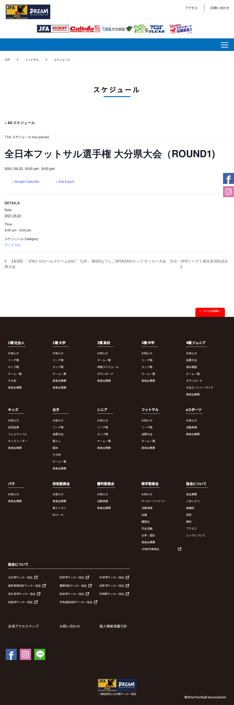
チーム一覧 (15, 374)
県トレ (57, 441)
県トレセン (59, 508)
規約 (188, 521)
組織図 (190, 508)
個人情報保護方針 (113, 626)
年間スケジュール (108, 367)
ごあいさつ (193, 501)
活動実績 (191, 427)
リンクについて (195, 535)
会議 (144, 515)
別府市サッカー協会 (71, 577)
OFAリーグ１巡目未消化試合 (204, 261)
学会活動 (146, 528)
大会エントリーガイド (199, 387)
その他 (12, 380)
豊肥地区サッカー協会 (73, 585)
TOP (7, 59)
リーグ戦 (13, 360)
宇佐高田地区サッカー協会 (75, 602)
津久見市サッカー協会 (21, 594)
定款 (188, 515)
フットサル (32, 59)
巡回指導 (13, 427)
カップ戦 (13, 367)
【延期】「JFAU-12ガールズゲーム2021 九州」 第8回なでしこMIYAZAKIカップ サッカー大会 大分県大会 (91, 263)
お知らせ (13, 353)
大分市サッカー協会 (20, 577)
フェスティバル (17, 434)
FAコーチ (58, 515)
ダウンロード (105, 374)
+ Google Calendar (25, 181)
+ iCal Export (65, 181)
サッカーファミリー (153, 501)
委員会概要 (15, 387)
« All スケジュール (20, 122)
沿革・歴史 (148, 535)
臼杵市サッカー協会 (111, 585)
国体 (55, 448)
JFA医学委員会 (150, 549)
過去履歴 (191, 367)
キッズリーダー (17, 441)
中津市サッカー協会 (111, 577)
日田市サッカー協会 (20, 602)
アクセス (191, 7)
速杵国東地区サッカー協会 (24, 585)
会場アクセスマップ (23, 626)
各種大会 (191, 360)
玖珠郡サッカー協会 (111, 594)
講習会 (145, 521)
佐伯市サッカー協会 (71, 594)
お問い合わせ (219, 7)
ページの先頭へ (212, 311)
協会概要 (191, 494)
